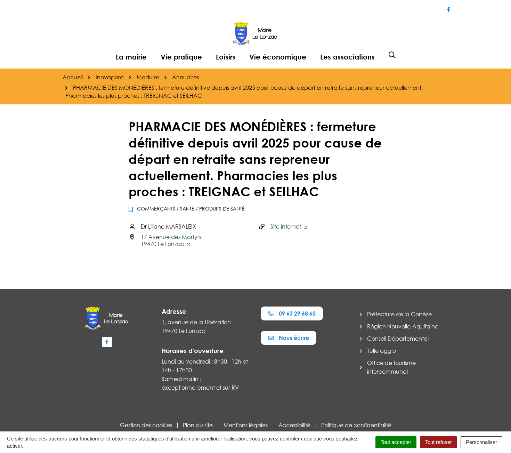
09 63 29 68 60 (297, 313)
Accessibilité (294, 425)
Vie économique (277, 57)
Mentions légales (246, 425)
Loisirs (225, 57)
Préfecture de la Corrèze (399, 314)
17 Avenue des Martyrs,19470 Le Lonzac (172, 240)
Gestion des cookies (146, 425)
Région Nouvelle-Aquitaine (402, 326)
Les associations (347, 57)
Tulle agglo (381, 350)
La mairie (131, 57)
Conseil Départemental (398, 338)
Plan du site (198, 425)
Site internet (286, 226)
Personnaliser (481, 442)
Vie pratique (181, 57)
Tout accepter (396, 442)
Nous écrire (294, 337)
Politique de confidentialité (356, 425)
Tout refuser (438, 442)
